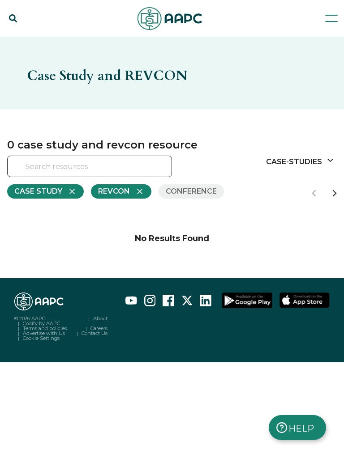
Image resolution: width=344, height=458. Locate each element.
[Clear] (149, 167)
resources (56, 41)
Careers (99, 328)
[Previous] (314, 193)
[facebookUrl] (168, 300)
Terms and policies (45, 328)
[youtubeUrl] (131, 300)
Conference (191, 191)
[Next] (334, 193)
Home (17, 41)
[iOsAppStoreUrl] (305, 301)
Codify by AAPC (41, 323)
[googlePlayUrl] (247, 301)
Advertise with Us (44, 333)
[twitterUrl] (187, 300)
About (100, 318)
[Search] (13, 18)
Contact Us (95, 333)
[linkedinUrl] (205, 300)
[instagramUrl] (150, 300)
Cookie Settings (41, 338)
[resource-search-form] (89, 166)
